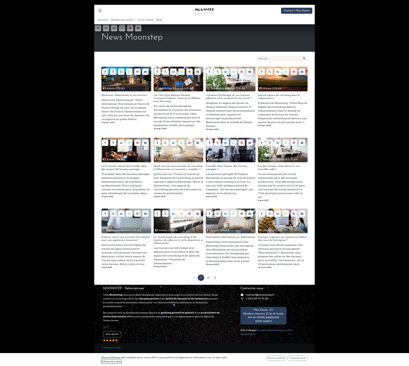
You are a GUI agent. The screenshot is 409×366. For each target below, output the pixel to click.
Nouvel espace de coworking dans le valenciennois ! (279, 97)
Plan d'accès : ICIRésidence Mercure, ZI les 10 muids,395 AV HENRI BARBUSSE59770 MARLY (263, 316)
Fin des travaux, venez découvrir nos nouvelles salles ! (279, 167)
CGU (106, 326)
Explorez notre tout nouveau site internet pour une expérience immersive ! (125, 238)
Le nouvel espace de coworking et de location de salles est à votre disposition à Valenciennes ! (178, 240)
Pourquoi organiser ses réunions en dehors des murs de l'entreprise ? (282, 238)
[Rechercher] (304, 59)
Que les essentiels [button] (276, 358)
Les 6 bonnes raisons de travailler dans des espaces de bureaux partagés (124, 167)
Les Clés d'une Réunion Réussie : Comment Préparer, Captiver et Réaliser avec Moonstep (177, 98)
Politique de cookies (111, 361)
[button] (100, 10)
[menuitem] (103, 20)
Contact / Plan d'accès (297, 10)
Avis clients (112, 334)
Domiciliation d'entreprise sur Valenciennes (230, 237)
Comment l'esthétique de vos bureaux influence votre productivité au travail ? (229, 97)
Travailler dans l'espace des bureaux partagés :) (226, 167)
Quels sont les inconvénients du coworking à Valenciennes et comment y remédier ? (178, 167)
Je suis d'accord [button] (297, 358)
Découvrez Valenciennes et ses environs (124, 95)
